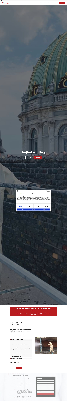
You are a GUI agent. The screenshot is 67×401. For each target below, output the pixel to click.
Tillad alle (44, 209)
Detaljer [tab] (33, 193)
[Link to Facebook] (2, 0)
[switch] (29, 206)
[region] (21, 345)
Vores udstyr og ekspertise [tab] (16, 356)
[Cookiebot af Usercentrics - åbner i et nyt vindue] (46, 191)
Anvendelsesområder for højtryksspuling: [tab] (19, 354)
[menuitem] (41, 3)
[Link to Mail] (1, 0)
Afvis (22, 209)
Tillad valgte (33, 209)
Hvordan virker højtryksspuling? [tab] (17, 339)
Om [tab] (45, 193)
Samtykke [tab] (22, 193)
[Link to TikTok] (3, 0)
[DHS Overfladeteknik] (6, 3)
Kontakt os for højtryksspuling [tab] (16, 358)
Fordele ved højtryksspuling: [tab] (16, 352)
